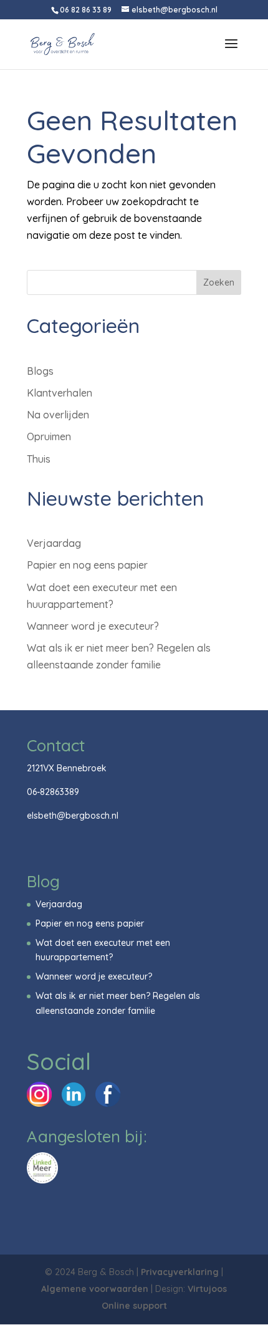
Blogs (40, 371)
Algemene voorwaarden (94, 1288)
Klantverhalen (59, 393)
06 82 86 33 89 (86, 9)
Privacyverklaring (180, 1272)
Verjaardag (54, 543)
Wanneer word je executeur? (93, 626)
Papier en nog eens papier (87, 565)
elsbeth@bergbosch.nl (72, 815)
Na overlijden (58, 414)
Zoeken (218, 282)
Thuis (38, 459)
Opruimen (49, 436)
